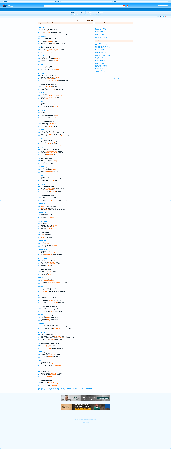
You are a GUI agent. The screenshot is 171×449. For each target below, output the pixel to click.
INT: (39, 34)
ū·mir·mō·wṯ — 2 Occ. (101, 36)
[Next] (169, 203)
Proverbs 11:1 (42, 203)
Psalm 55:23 (41, 184)
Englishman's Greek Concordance (82, 388)
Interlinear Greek (42, 388)
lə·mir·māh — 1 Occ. (100, 29)
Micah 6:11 (41, 369)
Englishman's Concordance (114, 78)
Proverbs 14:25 (42, 249)
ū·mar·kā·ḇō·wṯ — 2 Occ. (101, 52)
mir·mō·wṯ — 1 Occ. (100, 33)
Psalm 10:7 (41, 83)
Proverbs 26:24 (42, 268)
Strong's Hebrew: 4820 (101, 25)
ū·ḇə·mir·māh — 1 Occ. (101, 37)
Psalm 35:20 (41, 120)
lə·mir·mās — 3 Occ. (100, 71)
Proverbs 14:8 (42, 240)
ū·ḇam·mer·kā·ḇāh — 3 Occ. (102, 55)
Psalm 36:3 (41, 129)
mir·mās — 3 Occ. (100, 73)
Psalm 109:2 (41, 194)
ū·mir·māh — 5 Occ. (100, 34)
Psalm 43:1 (41, 147)
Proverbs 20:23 (42, 258)
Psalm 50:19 (41, 157)
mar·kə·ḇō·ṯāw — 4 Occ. (101, 44)
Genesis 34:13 (42, 36)
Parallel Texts (61, 390)
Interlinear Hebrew (54, 388)
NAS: (39, 30)
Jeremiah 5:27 (42, 286)
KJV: (39, 32)
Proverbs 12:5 (42, 212)
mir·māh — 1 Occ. (100, 68)
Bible (6, 16)
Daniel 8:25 (41, 323)
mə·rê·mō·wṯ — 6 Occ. (101, 70)
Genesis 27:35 (42, 27)
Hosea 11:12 (41, 342)
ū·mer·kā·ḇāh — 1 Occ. (101, 54)
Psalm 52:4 (41, 166)
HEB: (39, 29)
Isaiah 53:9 (41, 277)
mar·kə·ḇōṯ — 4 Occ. (100, 43)
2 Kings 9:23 (41, 46)
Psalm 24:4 (41, 101)
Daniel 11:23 (41, 332)
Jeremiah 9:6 (41, 295)
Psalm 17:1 (41, 92)
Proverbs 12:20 (42, 231)
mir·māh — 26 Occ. (100, 31)
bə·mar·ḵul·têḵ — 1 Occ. (101, 57)
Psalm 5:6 (41, 73)
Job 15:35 (41, 55)
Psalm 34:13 (41, 110)
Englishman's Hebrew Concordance (47, 390)
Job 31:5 (40, 64)
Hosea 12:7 (41, 351)
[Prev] (1, 203)
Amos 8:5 (40, 360)
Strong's (9, 16)
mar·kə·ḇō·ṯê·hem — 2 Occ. (102, 47)
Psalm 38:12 (41, 138)
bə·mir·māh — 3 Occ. (100, 28)
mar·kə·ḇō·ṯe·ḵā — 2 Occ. (102, 46)
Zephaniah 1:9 (42, 379)
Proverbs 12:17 (42, 221)
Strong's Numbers (66, 388)
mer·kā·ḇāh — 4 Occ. (100, 49)
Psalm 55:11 (41, 175)
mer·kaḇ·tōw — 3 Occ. (101, 51)
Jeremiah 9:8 (41, 314)
